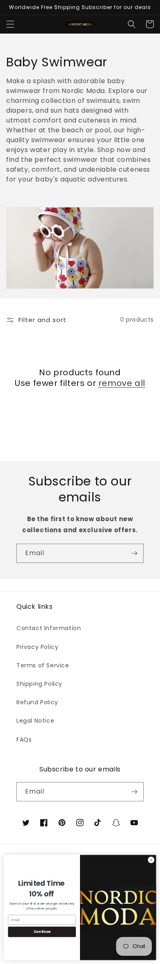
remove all (121, 383)
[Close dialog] (151, 859)
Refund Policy (37, 702)
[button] (10, 24)
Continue (42, 931)
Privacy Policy (37, 647)
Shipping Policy (39, 684)
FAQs (24, 739)
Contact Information (48, 628)
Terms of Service (42, 665)
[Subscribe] (134, 553)
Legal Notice (35, 721)
